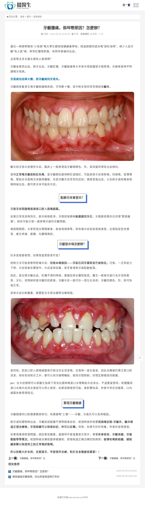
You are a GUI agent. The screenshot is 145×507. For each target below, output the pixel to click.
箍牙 (29, 17)
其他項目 (37, 17)
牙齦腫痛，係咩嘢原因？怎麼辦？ (31, 471)
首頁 (22, 17)
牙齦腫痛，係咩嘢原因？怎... (33, 458)
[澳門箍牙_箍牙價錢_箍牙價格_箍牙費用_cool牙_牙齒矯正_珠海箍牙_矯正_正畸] (18, 6)
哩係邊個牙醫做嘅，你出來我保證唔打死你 (35, 476)
